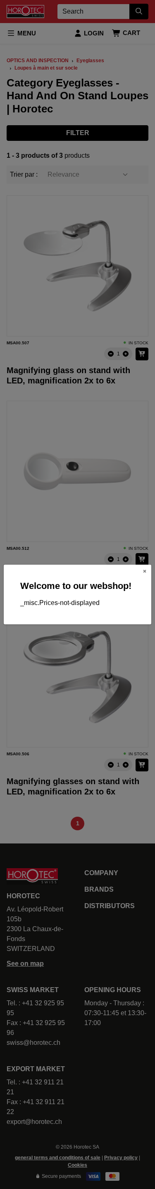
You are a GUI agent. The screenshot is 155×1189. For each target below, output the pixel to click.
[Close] (144, 571)
